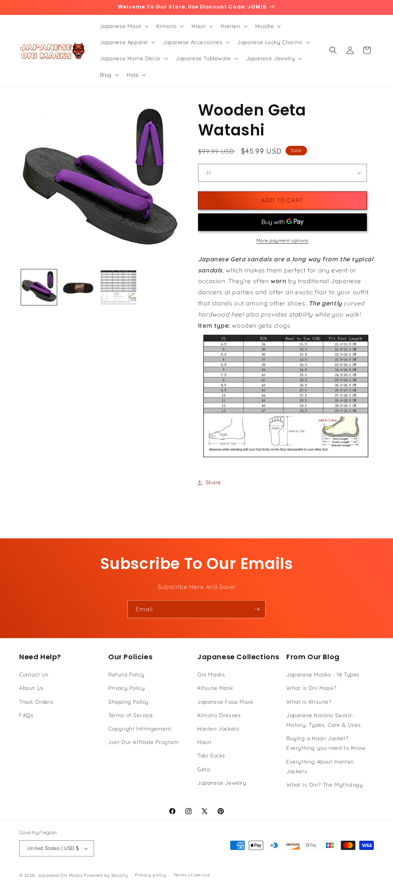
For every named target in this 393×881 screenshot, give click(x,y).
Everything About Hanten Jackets (320, 766)
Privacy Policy (126, 688)
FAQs (26, 715)
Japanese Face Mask (225, 701)
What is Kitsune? (309, 701)
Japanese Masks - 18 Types (323, 674)
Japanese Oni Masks (60, 875)
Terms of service (191, 875)
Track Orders (36, 701)
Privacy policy (150, 875)
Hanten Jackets (218, 728)
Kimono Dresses (219, 715)
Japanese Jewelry (221, 782)
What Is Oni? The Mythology (324, 784)
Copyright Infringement (139, 728)
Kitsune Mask (215, 688)
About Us (31, 688)
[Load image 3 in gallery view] (118, 287)
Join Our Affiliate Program (143, 742)
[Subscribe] (256, 609)
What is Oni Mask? (311, 688)
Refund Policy (126, 674)
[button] (123, 26)
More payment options (282, 240)
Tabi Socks (211, 755)
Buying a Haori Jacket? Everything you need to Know (325, 743)
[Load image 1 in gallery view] (39, 287)
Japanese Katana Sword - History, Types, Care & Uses (323, 720)
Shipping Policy (128, 701)
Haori (204, 742)
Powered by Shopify (106, 875)
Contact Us (34, 674)
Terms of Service (130, 715)
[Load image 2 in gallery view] (78, 287)
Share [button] (213, 482)
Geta (203, 769)
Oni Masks (211, 674)
